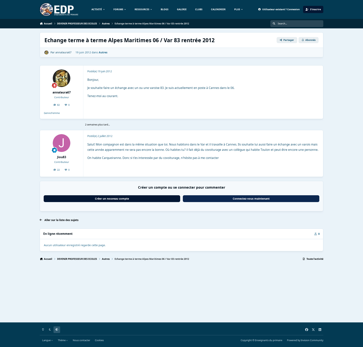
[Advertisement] (153, 293)
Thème (62, 340)
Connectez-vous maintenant (251, 198)
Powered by (305, 340)
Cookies (99, 340)
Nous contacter (81, 340)
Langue (46, 340)
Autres (103, 52)
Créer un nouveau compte (112, 198)
